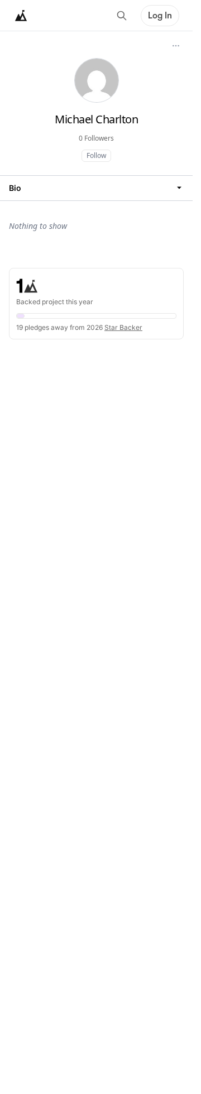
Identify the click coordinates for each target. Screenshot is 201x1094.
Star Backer (123, 327)
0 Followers (96, 138)
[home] (21, 16)
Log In (160, 16)
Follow (96, 155)
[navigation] (96, 187)
